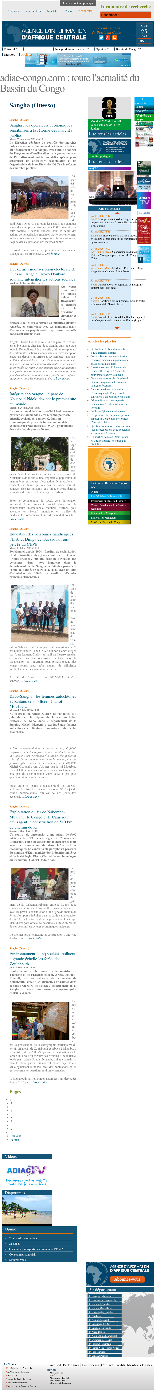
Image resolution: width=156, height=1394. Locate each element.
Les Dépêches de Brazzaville (19, 1368)
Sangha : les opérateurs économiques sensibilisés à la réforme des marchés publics (41, 130)
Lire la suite (52, 253)
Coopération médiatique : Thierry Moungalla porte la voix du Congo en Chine (115, 255)
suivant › (17, 1136)
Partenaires (71, 1364)
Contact (107, 1364)
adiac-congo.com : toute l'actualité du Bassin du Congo (69, 82)
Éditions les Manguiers (17, 1382)
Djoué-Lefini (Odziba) (102, 1311)
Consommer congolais (22, 1254)
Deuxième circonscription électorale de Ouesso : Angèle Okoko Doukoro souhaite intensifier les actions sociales (43, 274)
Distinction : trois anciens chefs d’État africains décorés (108, 350)
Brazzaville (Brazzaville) (104, 1299)
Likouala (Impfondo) (101, 1327)
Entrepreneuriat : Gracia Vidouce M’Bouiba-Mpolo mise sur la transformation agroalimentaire (115, 239)
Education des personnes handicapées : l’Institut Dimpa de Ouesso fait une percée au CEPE (43, 539)
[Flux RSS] (114, 38)
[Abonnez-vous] (120, 1285)
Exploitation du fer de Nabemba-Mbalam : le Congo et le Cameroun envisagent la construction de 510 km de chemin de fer (41, 819)
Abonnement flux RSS (59, 1377)
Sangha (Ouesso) (100, 1355)
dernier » (16, 1140)
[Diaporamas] (27, 1224)
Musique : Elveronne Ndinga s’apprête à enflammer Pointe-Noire (117, 269)
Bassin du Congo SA (129, 49)
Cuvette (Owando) (101, 1303)
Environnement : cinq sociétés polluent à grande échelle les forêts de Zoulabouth (42, 958)
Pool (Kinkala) (99, 1351)
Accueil (55, 1364)
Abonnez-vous (56, 1372)
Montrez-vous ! (18, 1260)
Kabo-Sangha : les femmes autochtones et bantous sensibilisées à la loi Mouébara (43, 701)
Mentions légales (139, 1364)
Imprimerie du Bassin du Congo (21, 1386)
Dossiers (44, 54)
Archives (27, 54)
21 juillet (14, 1243)
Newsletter (54, 1375)
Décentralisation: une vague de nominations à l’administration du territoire (109, 404)
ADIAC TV (12, 1375)
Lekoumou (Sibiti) (101, 1323)
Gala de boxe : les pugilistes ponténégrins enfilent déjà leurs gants (117, 286)
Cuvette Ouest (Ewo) (102, 1307)
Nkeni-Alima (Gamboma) (104, 1335)
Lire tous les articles (107, 134)
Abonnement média (58, 1380)
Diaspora (9, 54)
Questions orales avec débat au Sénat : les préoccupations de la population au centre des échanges (111, 429)
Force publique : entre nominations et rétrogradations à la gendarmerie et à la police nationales (110, 359)
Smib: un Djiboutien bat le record (109, 411)
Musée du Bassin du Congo (19, 1378)
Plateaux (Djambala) (102, 1343)
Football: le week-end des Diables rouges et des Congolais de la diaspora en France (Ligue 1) (118, 318)
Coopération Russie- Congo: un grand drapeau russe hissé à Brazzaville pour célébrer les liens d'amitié (118, 222)
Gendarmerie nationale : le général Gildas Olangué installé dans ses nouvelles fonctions (109, 381)
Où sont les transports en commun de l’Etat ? (36, 1249)
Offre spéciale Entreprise (60, 1382)
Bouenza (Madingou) (102, 1296)
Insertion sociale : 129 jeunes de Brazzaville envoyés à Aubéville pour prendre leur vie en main (108, 370)
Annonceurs (90, 1364)
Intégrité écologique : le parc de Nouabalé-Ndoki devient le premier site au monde (43, 399)
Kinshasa (96, 1315)
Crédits (120, 1364)
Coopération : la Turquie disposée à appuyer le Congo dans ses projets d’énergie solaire (110, 418)
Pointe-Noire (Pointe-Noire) (105, 1347)
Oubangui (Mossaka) (102, 1339)
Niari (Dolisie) (99, 1331)
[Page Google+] (107, 38)
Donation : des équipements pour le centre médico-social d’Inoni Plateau (118, 302)
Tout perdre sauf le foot (23, 1238)
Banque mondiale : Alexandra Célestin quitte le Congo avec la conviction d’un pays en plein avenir (110, 393)
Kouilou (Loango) (100, 1319)
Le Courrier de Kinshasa (18, 1371)
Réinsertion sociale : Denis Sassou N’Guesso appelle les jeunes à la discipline (109, 440)
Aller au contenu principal (78, 3)
